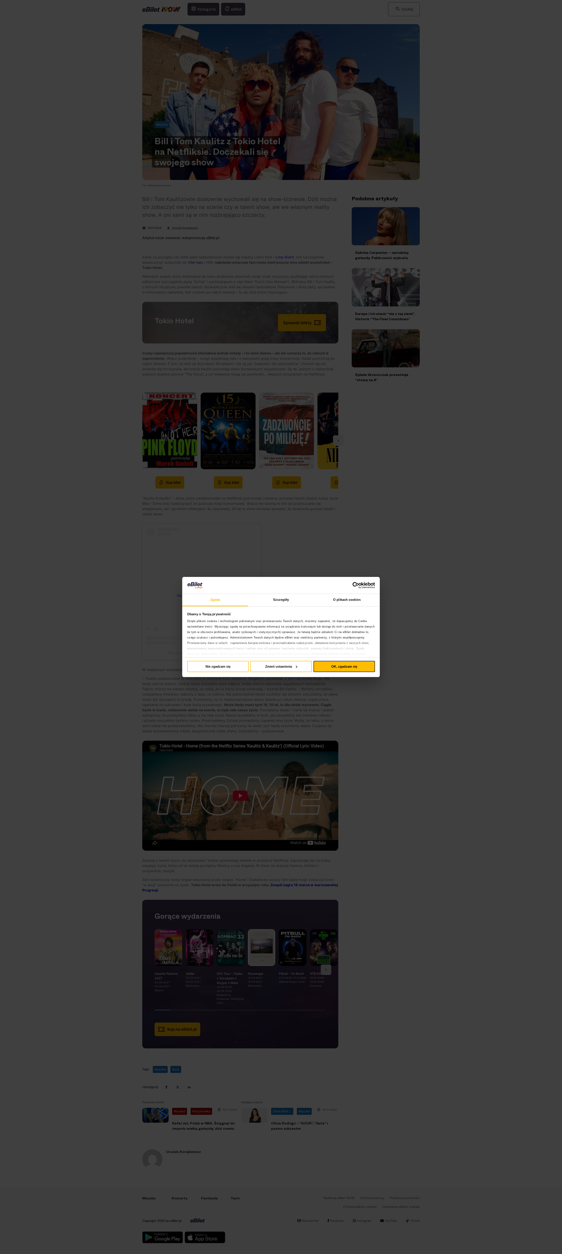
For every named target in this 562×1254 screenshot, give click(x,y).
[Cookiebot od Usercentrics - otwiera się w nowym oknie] (356, 585)
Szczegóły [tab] (281, 599)
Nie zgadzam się (218, 666)
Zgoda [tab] (215, 599)
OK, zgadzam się (344, 666)
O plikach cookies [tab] (347, 599)
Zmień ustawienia (278, 666)
